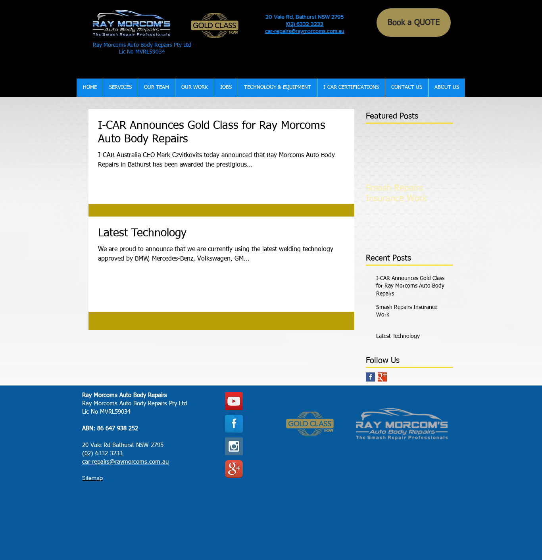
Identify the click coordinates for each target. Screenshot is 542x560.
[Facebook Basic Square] (370, 377)
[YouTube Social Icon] (234, 401)
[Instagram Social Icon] (234, 446)
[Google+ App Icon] (234, 469)
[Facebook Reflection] (234, 424)
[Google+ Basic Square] (382, 377)
